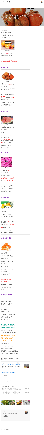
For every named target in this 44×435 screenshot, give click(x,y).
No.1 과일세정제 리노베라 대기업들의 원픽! (11, 364)
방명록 (11, 6)
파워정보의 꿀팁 (5, 386)
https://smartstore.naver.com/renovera (9, 363)
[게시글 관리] (5, 381)
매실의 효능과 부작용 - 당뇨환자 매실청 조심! (9, 388)
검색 (39, 2)
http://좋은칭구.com (5, 370)
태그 (6, 6)
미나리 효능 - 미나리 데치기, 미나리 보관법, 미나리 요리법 (11, 389)
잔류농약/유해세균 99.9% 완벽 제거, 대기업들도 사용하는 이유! (12, 366)
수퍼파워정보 (5, 2)
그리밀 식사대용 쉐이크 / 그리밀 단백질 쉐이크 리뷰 (10, 392)
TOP (42, 430)
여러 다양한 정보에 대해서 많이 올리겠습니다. (10, 413)
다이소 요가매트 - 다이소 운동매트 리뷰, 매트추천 (10, 393)
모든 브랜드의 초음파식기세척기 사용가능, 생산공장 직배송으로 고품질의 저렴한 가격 (15, 374)
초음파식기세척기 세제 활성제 (8, 372)
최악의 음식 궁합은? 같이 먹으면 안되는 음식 (9, 391)
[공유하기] (4, 381)
